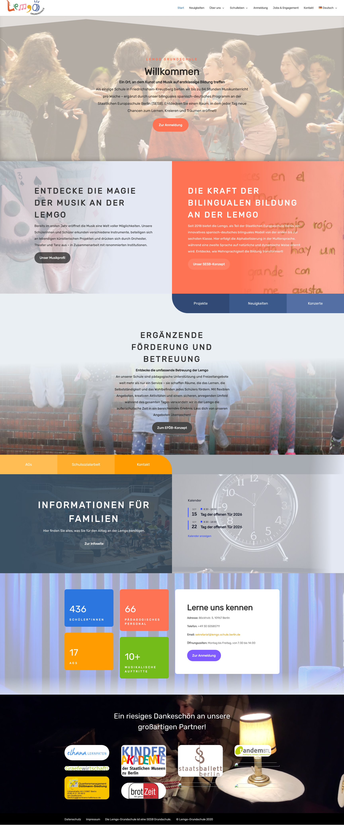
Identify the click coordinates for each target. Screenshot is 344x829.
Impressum (93, 819)
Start (181, 8)
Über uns (215, 8)
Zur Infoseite (94, 543)
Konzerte (315, 303)
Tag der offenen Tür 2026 (221, 514)
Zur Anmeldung (170, 125)
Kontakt (309, 8)
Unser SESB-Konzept (209, 264)
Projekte (201, 303)
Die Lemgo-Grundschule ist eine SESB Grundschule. (138, 819)
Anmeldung (260, 8)
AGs (28, 464)
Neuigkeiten (196, 8)
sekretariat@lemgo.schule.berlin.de (217, 634)
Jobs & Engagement (286, 8)
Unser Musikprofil (52, 258)
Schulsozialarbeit (86, 464)
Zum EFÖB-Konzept (172, 428)
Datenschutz (72, 819)
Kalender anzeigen (199, 536)
